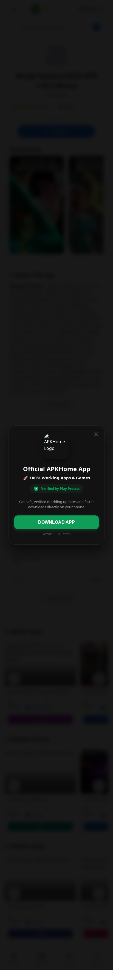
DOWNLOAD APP (56, 522)
